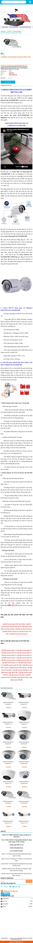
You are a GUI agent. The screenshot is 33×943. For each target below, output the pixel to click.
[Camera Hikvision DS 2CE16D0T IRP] (12, 49)
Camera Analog (16, 31)
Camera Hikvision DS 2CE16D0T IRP (11, 33)
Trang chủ (3, 31)
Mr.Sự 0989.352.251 (17, 942)
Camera (9, 31)
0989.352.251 (8, 891)
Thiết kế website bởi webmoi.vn (21, 939)
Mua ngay (8, 82)
